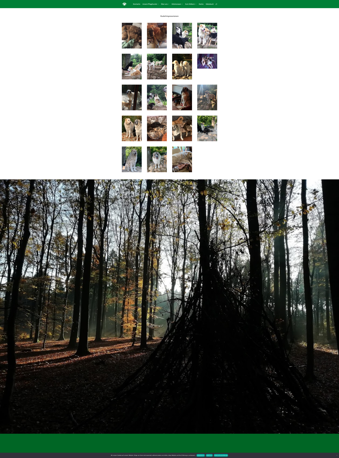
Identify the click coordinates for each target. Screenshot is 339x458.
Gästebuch (210, 4)
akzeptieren (200, 455)
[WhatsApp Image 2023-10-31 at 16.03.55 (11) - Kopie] (207, 68)
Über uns (164, 4)
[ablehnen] (337, 455)
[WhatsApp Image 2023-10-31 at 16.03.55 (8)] (182, 110)
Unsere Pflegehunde (149, 4)
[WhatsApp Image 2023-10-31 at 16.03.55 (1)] (157, 172)
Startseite (136, 4)
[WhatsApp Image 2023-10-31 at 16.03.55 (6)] (132, 141)
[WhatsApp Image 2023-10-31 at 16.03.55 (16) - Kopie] (182, 48)
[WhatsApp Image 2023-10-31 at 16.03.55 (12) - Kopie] (182, 79)
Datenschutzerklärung (221, 455)
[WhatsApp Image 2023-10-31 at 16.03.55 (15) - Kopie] (207, 48)
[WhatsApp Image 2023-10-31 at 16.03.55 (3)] (207, 141)
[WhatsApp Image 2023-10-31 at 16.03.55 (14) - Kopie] (132, 79)
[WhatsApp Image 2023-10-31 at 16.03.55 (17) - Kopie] (157, 48)
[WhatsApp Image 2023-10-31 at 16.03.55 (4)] (182, 141)
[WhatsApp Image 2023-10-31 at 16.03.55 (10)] (132, 110)
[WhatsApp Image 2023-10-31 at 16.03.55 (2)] (132, 172)
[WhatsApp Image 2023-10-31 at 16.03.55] (182, 172)
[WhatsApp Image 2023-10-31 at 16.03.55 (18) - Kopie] (132, 48)
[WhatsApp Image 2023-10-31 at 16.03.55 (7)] (207, 110)
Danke (201, 4)
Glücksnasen (176, 4)
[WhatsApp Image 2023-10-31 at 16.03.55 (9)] (157, 110)
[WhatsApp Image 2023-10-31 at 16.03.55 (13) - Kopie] (157, 79)
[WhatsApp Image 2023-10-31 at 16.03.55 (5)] (157, 141)
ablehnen (209, 455)
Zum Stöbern (190, 4)
